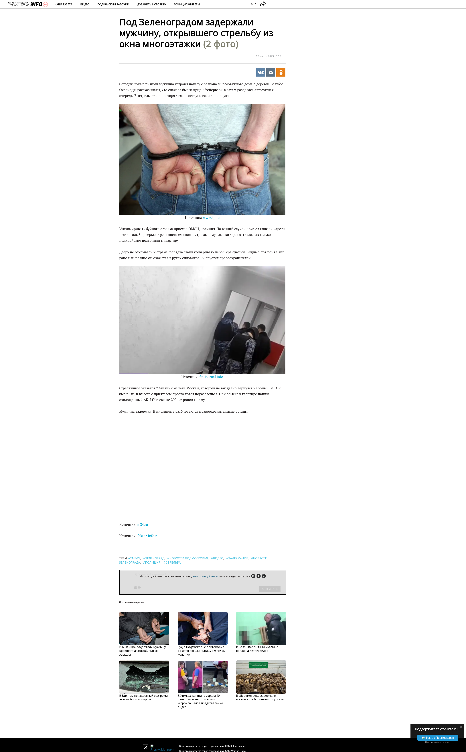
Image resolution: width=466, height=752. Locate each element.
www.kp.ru (211, 217)
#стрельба (172, 562)
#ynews (134, 558)
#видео (217, 558)
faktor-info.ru (148, 536)
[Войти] (263, 4)
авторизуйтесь (205, 576)
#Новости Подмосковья (187, 558)
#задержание (237, 558)
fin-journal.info (211, 377)
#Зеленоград (153, 558)
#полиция (152, 562)
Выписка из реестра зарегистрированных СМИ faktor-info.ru (211, 746)
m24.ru (142, 524)
